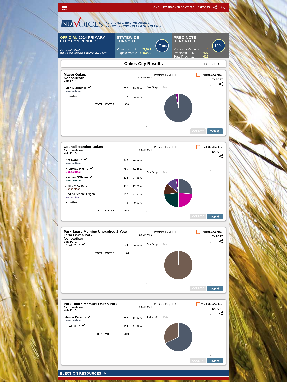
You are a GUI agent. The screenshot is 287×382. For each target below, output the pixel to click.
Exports (204, 7)
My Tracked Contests (178, 7)
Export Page (213, 64)
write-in (73, 96)
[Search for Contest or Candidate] (222, 7)
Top (213, 131)
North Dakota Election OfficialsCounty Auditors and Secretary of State (133, 24)
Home (155, 7)
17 (159, 46)
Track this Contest (211, 74)
